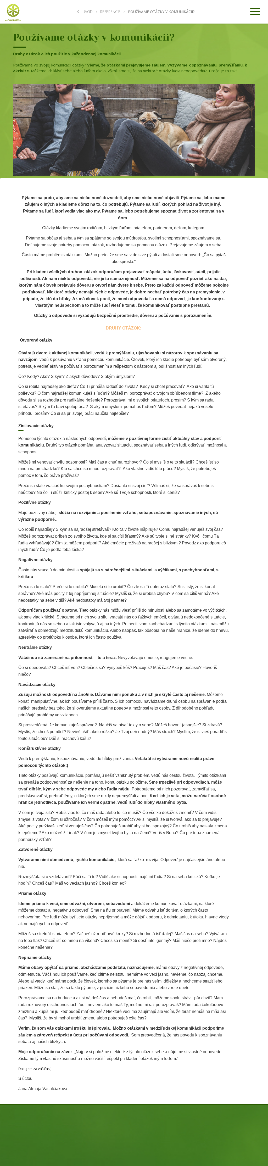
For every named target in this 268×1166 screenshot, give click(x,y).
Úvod (87, 11)
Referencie (110, 11)
